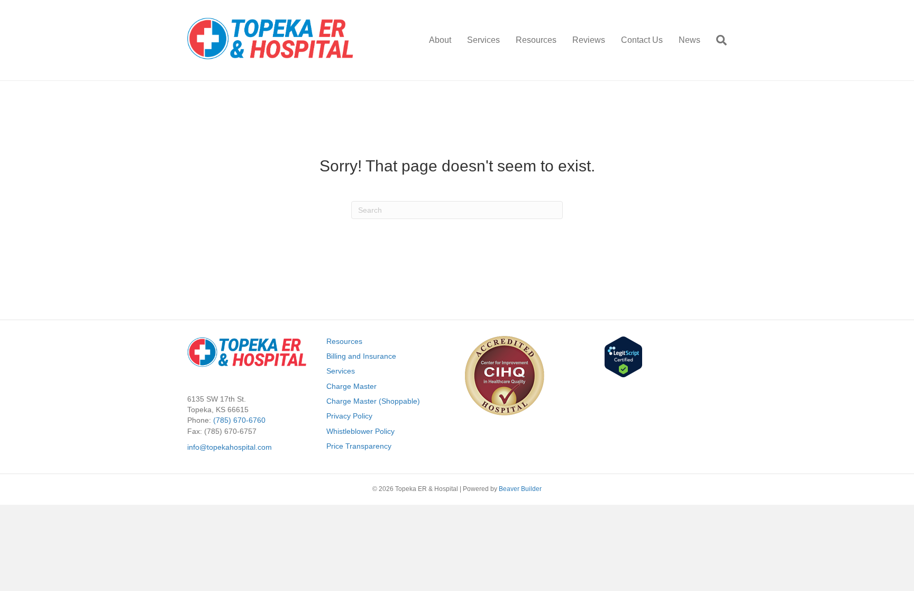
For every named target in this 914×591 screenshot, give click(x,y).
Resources (536, 39)
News (689, 39)
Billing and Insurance (361, 356)
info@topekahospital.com (229, 447)
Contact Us (642, 39)
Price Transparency (358, 446)
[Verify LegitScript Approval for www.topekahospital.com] (623, 356)
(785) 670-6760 (239, 420)
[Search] (717, 40)
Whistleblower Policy (360, 431)
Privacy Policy (349, 416)
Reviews (588, 39)
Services (483, 39)
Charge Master (351, 386)
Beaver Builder (520, 489)
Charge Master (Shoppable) (373, 401)
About (440, 39)
